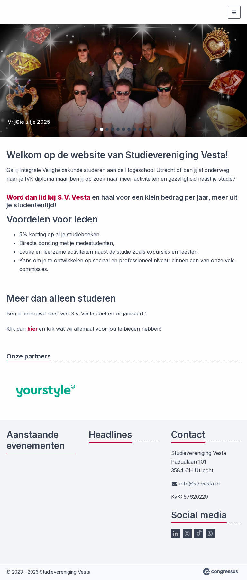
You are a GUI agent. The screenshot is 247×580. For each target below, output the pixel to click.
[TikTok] (198, 533)
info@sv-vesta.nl (199, 483)
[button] (18, 80)
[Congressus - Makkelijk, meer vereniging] (220, 571)
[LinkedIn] (175, 533)
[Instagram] (187, 533)
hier (33, 328)
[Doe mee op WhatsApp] (210, 533)
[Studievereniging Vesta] (14, 12)
